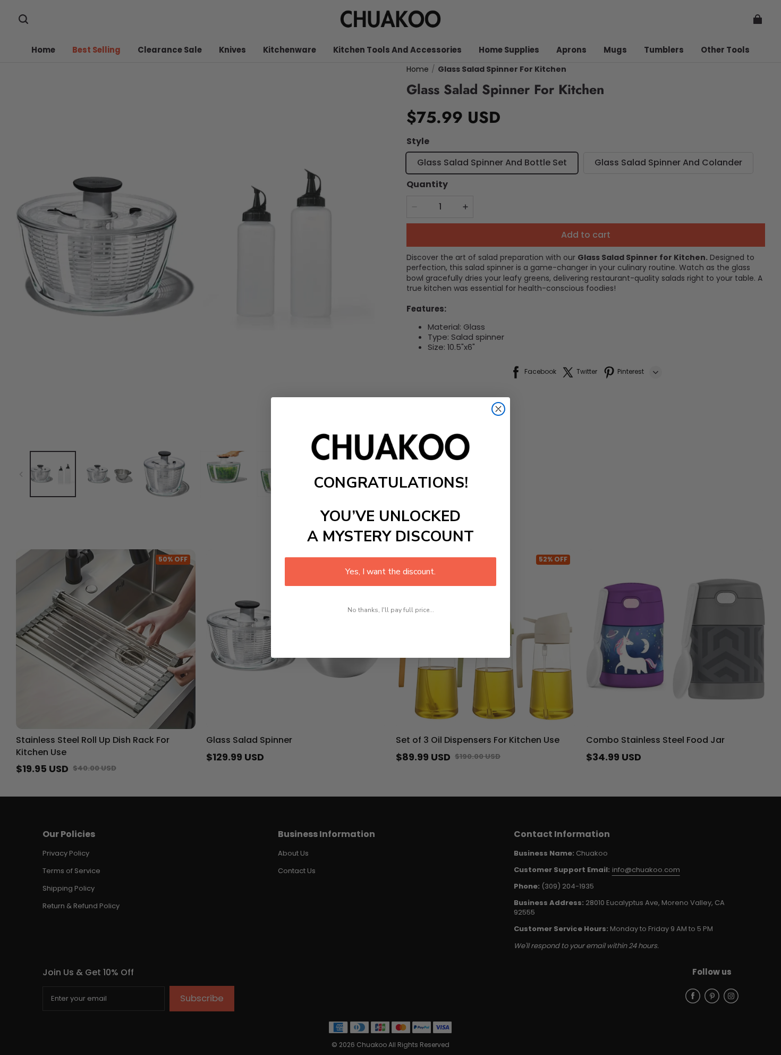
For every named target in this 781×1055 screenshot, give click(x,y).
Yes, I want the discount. (390, 571)
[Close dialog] (498, 409)
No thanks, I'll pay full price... (390, 610)
